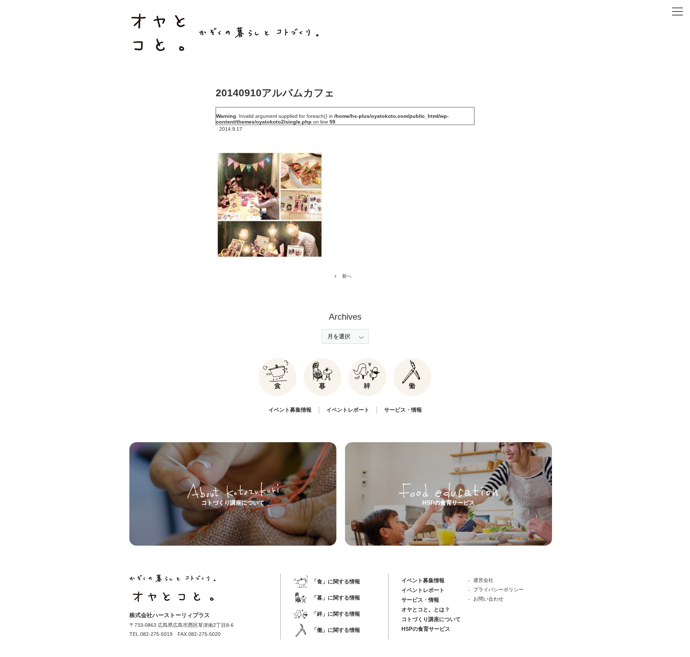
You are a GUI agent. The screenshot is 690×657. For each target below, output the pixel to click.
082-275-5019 (156, 634)
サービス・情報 (403, 410)
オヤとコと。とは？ (425, 609)
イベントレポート (347, 410)
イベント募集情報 (290, 410)
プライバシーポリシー (498, 589)
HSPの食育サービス (425, 629)
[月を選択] (345, 336)
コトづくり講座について (431, 619)
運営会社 (483, 580)
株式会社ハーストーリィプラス (169, 615)
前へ (346, 276)
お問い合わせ (488, 599)
